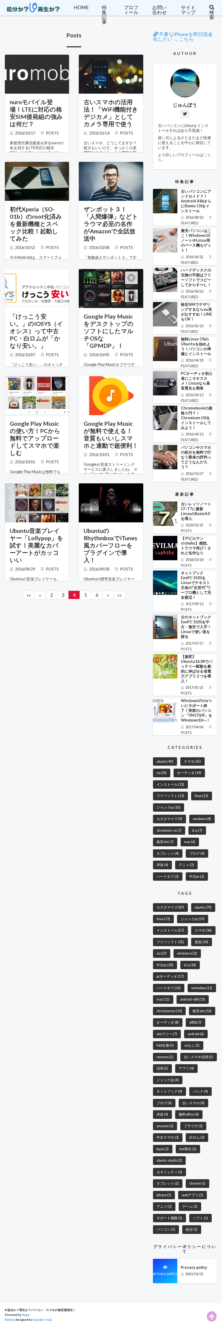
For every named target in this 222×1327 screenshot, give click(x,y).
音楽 (201, 942)
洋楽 (162, 865)
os (161, 773)
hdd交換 (165, 1045)
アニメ (186, 865)
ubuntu (164, 761)
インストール (170, 784)
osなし (192, 1045)
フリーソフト (170, 796)
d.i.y (197, 830)
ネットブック (169, 1091)
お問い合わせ (159, 9)
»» (119, 595)
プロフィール (131, 9)
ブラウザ (193, 1126)
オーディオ (189, 773)
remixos (164, 1057)
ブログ (196, 853)
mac (189, 842)
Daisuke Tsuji (42, 1319)
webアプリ (192, 1195)
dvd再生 (187, 1149)
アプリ (186, 1068)
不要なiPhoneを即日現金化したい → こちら (183, 36)
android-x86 (192, 999)
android (196, 1034)
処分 (191, 1229)
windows (202, 819)
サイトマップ (188, 9)
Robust (10, 1319)
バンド (200, 1091)
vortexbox (201, 988)
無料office (189, 1114)
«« (29, 595)
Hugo (25, 1314)
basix (162, 1149)
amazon (164, 1126)
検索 (211, 14)
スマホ (192, 761)
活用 (162, 1068)
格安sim (165, 842)
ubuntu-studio (169, 1160)
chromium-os (168, 830)
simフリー (166, 1034)
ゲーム (189, 1206)
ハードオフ (167, 876)
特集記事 (104, 14)
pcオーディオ (170, 976)
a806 (195, 1022)
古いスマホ (193, 1103)
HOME (81, 7)
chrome (197, 1183)
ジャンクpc (168, 807)
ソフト (200, 1218)
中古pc (196, 876)
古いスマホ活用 (198, 1057)
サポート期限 (169, 1218)
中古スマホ (167, 1137)
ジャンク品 (167, 1080)
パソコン (165, 1229)
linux (201, 796)
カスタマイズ (169, 819)
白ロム (196, 1137)
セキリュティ (169, 1172)
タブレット (167, 853)
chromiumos (169, 1011)
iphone (163, 1195)
